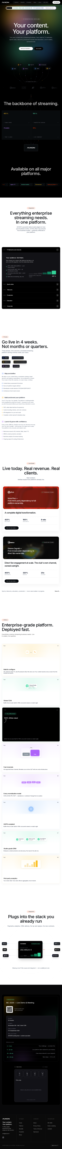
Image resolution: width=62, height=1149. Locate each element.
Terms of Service (37, 1128)
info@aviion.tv (5, 1133)
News (35, 2)
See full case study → (11, 528)
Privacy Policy (36, 1125)
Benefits (23, 2)
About (40, 2)
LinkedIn (50, 1128)
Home (20, 1122)
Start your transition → (26, 48)
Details (45, 1066)
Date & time (18, 1066)
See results (38, 48)
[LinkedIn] (8, 1137)
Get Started (56, 2)
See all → (57, 591)
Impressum (36, 1131)
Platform (16, 2)
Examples (29, 2)
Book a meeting (52, 1125)
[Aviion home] (5, 2)
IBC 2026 (46, 2)
